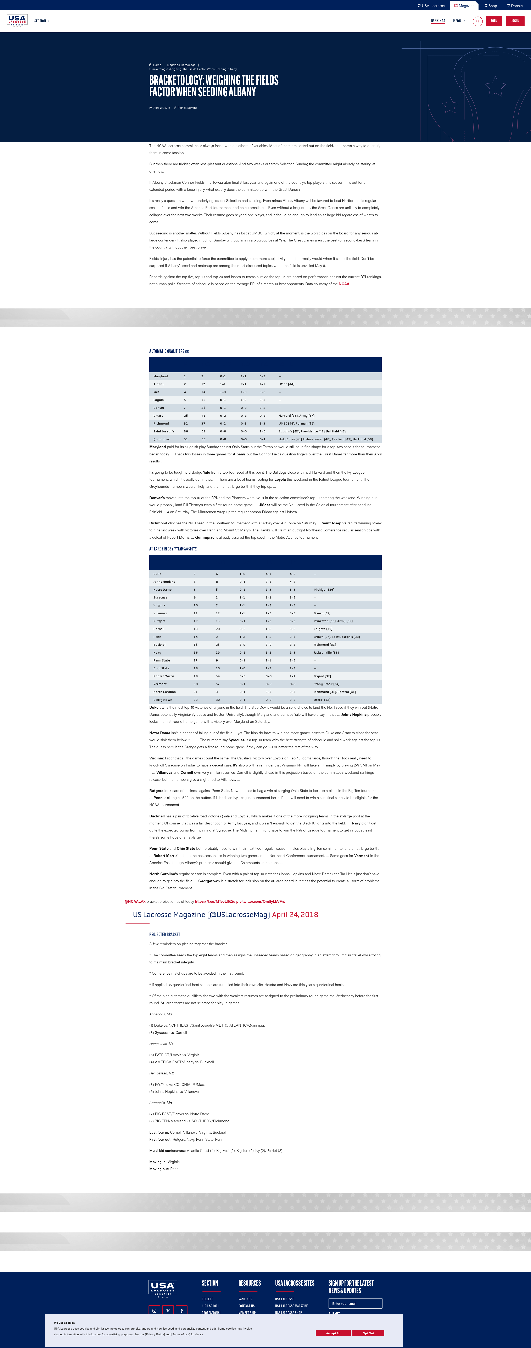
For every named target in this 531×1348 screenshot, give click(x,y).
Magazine (466, 5)
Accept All (333, 1333)
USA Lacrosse (433, 5)
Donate (517, 5)
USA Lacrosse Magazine (291, 1306)
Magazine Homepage (181, 65)
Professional (211, 1313)
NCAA (344, 283)
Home (157, 65)
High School (210, 1306)
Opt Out (368, 1333)
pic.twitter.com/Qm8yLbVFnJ (260, 901)
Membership (247, 1313)
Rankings (438, 21)
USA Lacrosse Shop (288, 1313)
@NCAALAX (135, 901)
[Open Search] (477, 21)
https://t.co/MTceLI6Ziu (215, 901)
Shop (492, 5)
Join (494, 21)
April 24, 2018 (295, 914)
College (207, 1299)
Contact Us (247, 1306)
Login (515, 21)
